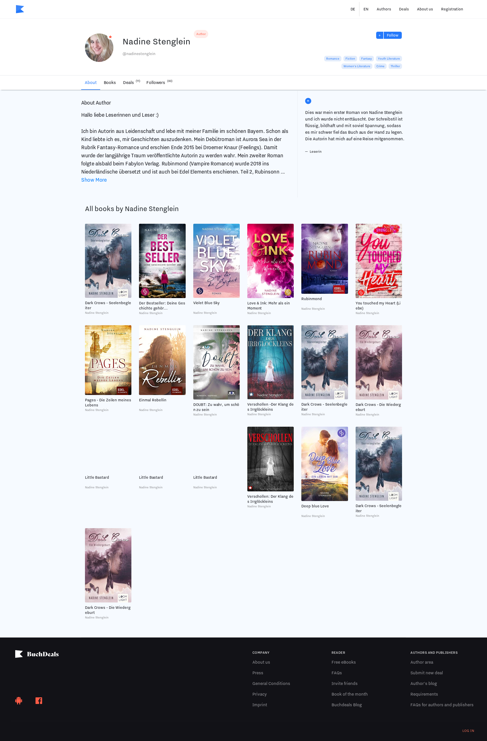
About (91, 82)
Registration (452, 9)
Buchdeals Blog (347, 704)
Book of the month (350, 694)
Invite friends (345, 683)
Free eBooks (344, 662)
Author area (421, 662)
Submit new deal (426, 672)
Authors (384, 9)
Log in (468, 731)
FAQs (337, 672)
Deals (404, 9)
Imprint (259, 704)
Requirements (424, 694)
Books (110, 82)
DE (353, 9)
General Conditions (271, 683)
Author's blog (423, 683)
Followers (159, 82)
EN (366, 9)
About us (425, 9)
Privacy (259, 694)
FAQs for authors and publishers (442, 704)
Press (257, 672)
